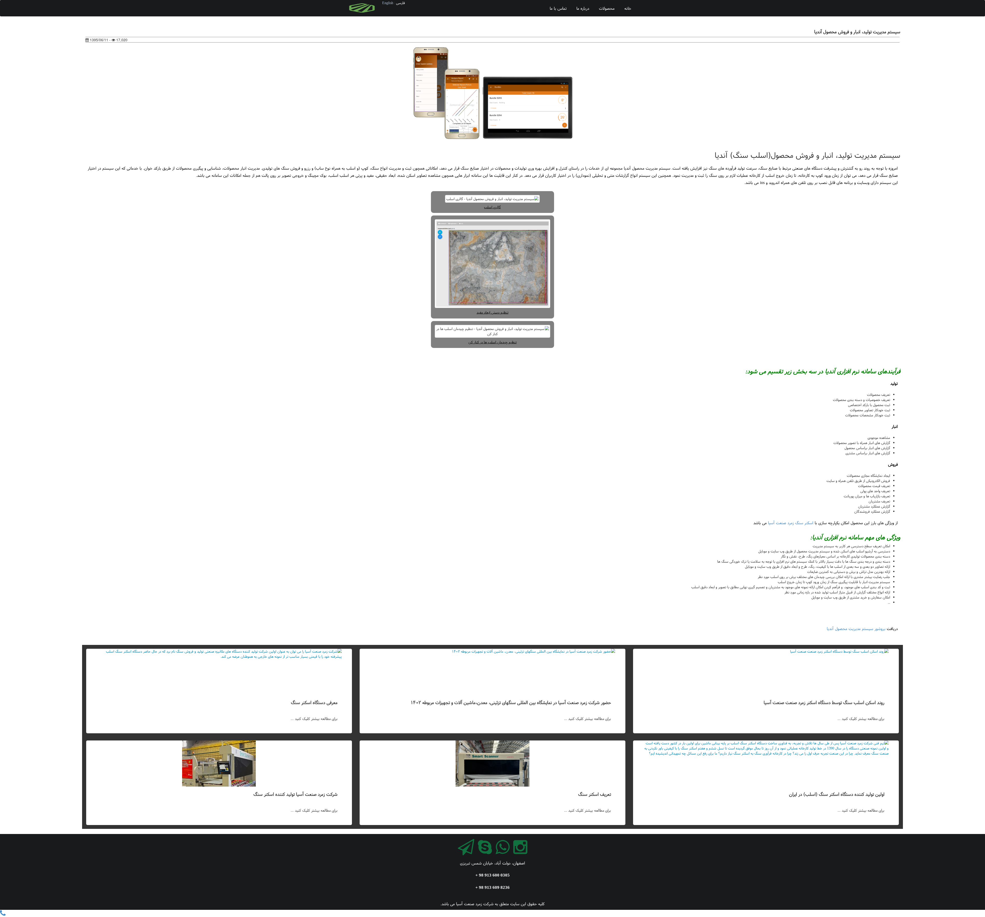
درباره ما (582, 8)
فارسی (400, 2)
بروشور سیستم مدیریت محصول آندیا (856, 628)
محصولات (607, 8)
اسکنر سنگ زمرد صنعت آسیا (790, 523)
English (387, 2)
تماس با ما (558, 8)
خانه (627, 8)
